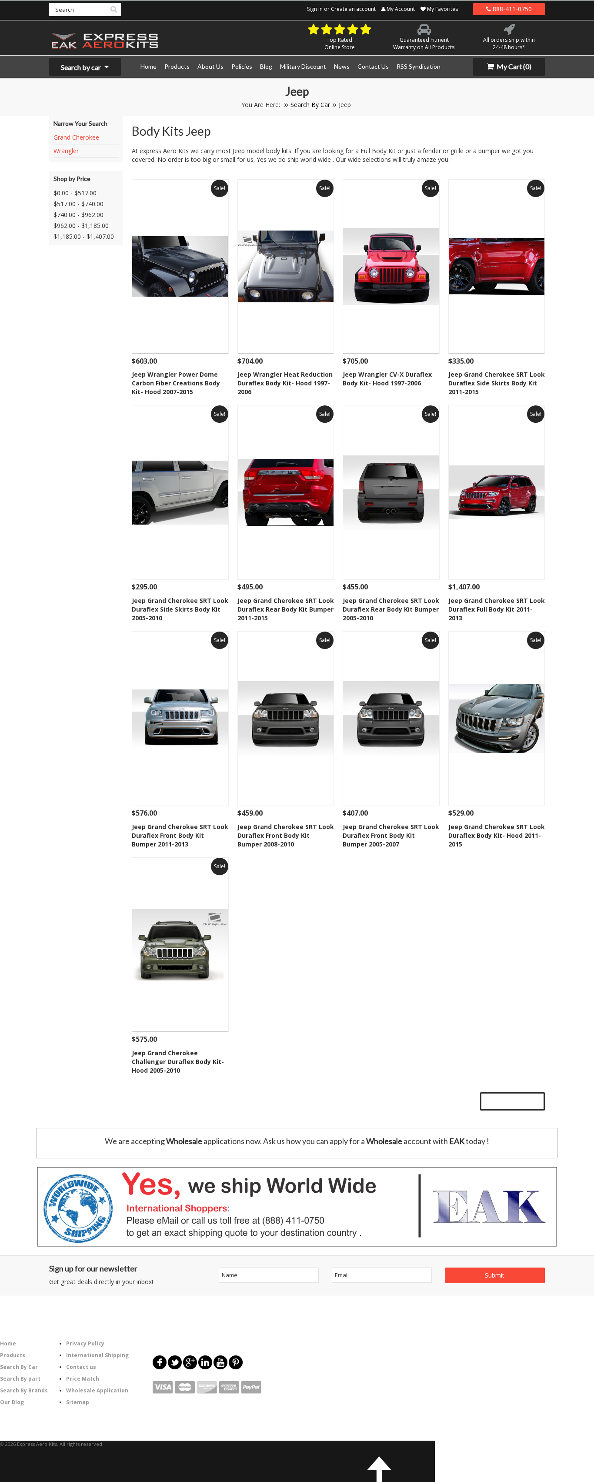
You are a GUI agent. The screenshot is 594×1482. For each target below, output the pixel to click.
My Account (400, 9)
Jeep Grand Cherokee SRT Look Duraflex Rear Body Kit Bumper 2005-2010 (391, 609)
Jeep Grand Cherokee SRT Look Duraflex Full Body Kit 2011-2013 (496, 609)
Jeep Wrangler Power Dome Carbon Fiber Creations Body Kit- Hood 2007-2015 (176, 383)
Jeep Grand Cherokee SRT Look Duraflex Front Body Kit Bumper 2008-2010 (285, 835)
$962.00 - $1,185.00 (81, 225)
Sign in (315, 9)
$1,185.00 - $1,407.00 (83, 236)
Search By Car (310, 104)
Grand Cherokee (76, 137)
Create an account (353, 9)
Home (8, 1343)
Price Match (82, 1378)
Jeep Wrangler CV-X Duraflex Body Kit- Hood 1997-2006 (387, 378)
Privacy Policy (85, 1343)
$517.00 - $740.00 (78, 204)
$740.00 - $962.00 (78, 215)
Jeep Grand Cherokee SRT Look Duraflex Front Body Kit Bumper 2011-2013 (180, 835)
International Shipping (97, 1355)
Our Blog (12, 1402)
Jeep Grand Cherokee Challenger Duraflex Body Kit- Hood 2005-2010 (178, 1061)
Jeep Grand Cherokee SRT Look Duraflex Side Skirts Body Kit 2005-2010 (180, 609)
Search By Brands (24, 1390)
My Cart (513, 66)
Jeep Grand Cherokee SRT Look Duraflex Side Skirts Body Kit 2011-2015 (496, 383)
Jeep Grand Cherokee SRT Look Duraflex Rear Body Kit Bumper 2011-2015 (285, 609)
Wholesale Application (97, 1390)
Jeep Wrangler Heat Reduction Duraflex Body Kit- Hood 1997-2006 (285, 383)
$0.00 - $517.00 (75, 193)
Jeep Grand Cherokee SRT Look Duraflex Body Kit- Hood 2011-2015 (496, 835)
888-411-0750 (511, 9)
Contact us (81, 1367)
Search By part (20, 1378)
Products (12, 1355)
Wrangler (66, 151)
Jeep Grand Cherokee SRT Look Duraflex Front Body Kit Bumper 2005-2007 (391, 835)
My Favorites (442, 9)
